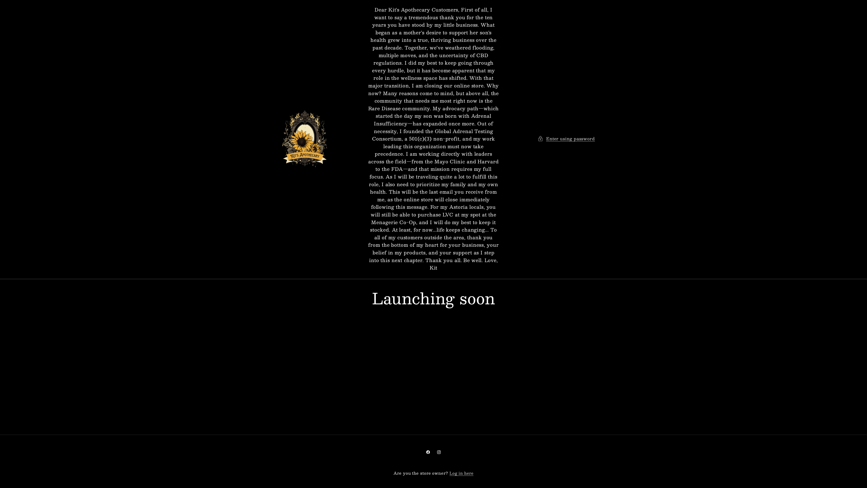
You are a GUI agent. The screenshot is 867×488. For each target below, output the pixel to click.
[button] (566, 138)
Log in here (461, 473)
